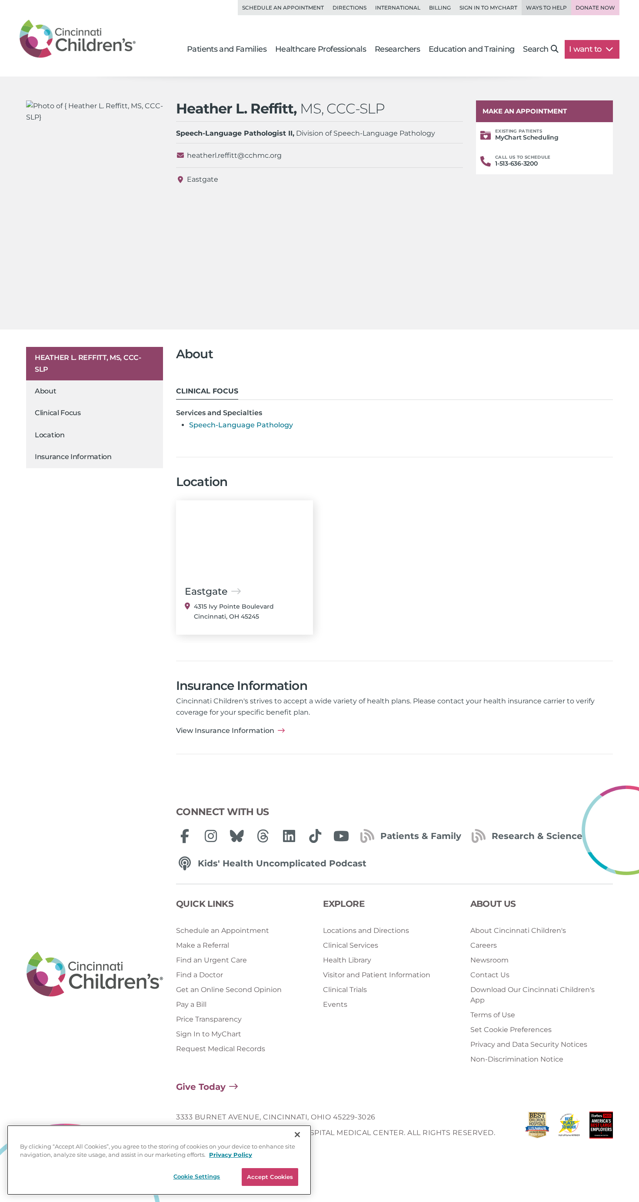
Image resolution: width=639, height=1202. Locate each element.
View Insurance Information (225, 730)
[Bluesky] (237, 836)
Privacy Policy (230, 1155)
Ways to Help (546, 7)
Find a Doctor (199, 975)
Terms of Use (492, 1015)
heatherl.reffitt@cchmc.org (234, 155)
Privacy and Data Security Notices (528, 1044)
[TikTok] (315, 836)
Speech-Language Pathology (241, 425)
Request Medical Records (220, 1049)
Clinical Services (350, 945)
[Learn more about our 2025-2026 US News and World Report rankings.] (537, 1127)
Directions (349, 7)
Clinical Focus (58, 413)
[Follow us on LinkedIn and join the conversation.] (289, 836)
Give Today (201, 1087)
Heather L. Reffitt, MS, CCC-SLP (88, 363)
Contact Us (489, 975)
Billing (440, 7)
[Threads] (263, 836)
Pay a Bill (191, 1004)
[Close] (297, 1134)
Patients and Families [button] (226, 49)
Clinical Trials (345, 990)
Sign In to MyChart (208, 1034)
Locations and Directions (366, 930)
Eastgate (202, 179)
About (46, 391)
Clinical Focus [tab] (207, 391)
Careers (483, 945)
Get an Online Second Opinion (229, 990)
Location (50, 435)
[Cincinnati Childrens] (95, 975)
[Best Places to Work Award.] (569, 1127)
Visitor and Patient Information (376, 975)
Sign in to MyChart (488, 7)
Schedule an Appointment (283, 7)
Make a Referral (202, 945)
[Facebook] (184, 836)
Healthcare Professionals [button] (320, 49)
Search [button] (535, 49)
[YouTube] (341, 836)
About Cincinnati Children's (518, 930)
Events (335, 1004)
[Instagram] (211, 836)
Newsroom (489, 960)
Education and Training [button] (471, 49)
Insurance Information (73, 457)
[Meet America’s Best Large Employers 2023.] (601, 1127)
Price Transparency (209, 1019)
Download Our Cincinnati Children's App (532, 995)
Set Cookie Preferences (511, 1030)
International (397, 7)
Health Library (347, 960)
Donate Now (595, 7)
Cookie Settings (196, 1176)
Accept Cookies (270, 1176)
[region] (159, 1160)
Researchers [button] (397, 49)
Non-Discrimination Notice (516, 1059)
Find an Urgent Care (211, 960)
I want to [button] (586, 49)
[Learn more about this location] (244, 538)
